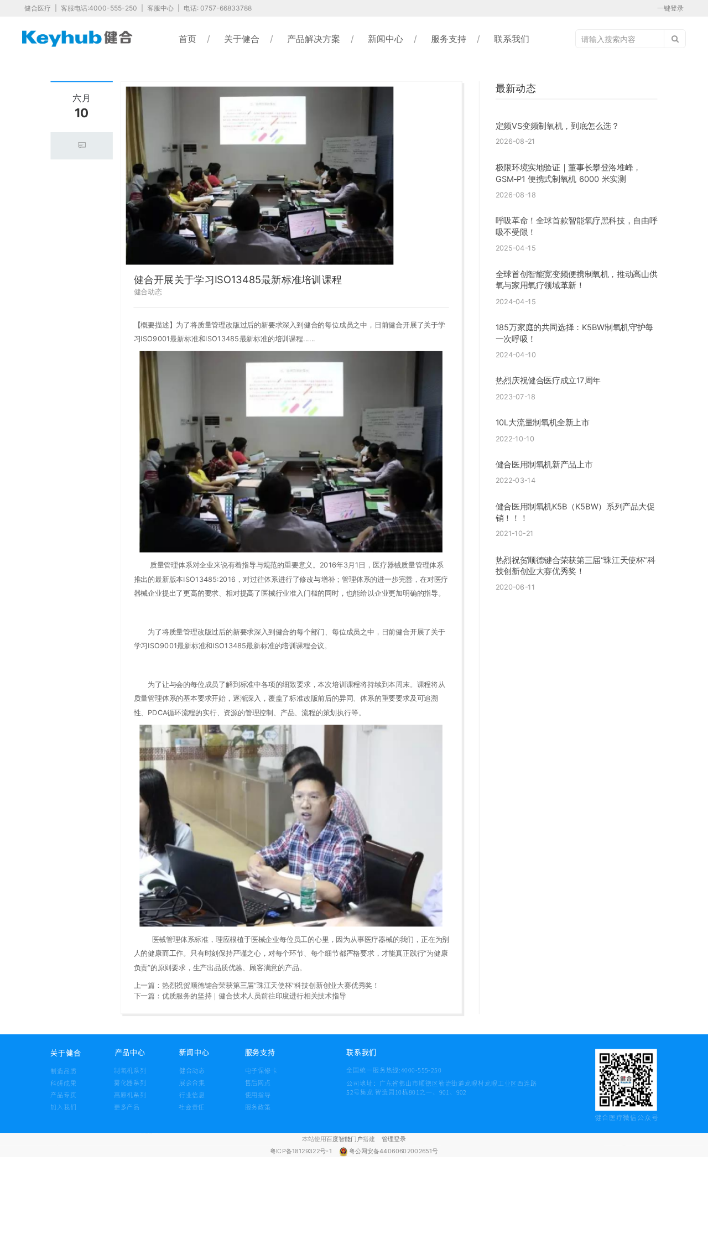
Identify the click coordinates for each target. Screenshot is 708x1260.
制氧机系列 (130, 1070)
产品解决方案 (313, 38)
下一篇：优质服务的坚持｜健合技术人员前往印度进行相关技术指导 (240, 995)
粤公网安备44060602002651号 (393, 1151)
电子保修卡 (261, 1070)
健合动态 (148, 292)
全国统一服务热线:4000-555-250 (365, 1070)
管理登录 (394, 1139)
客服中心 (161, 8)
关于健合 (241, 38)
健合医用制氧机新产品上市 (544, 465)
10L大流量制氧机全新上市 (543, 423)
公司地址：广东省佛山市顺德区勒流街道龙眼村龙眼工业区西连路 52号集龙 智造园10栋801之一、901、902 (441, 1087)
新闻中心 (385, 38)
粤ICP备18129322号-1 (302, 1151)
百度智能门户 (344, 1139)
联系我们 (511, 38)
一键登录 (670, 8)
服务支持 (448, 38)
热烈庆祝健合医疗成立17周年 (548, 381)
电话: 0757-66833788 (218, 8)
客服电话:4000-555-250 (100, 8)
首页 (187, 38)
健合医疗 (38, 8)
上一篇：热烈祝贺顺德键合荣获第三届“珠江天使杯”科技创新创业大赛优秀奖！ (256, 985)
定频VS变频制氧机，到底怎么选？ (558, 126)
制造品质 (63, 1070)
